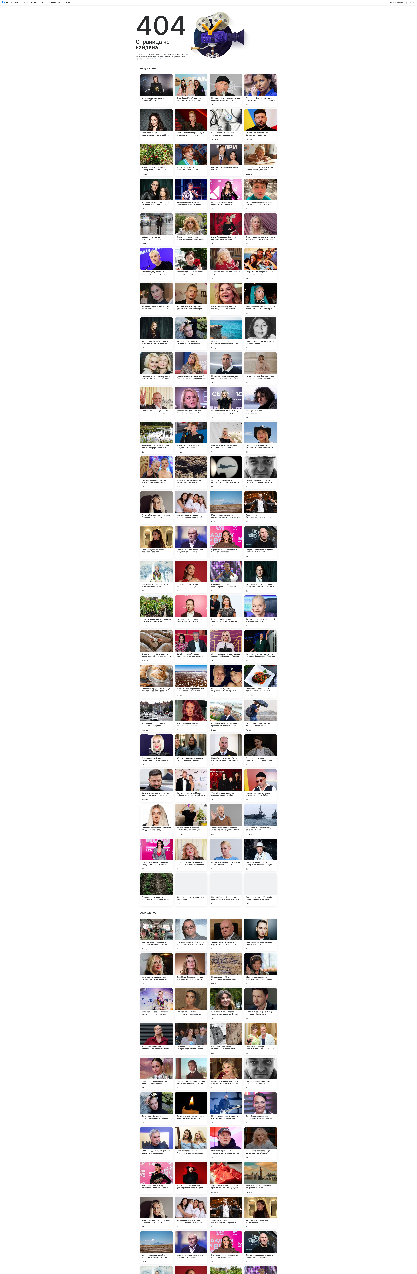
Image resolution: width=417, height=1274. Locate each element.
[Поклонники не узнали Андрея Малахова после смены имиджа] (260, 577)
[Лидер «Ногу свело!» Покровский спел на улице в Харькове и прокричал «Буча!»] (260, 507)
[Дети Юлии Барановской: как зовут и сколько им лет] (156, 1143)
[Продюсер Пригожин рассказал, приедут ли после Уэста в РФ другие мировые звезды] (226, 368)
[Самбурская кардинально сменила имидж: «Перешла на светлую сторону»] (156, 924)
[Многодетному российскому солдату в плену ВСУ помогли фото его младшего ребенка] (156, 1004)
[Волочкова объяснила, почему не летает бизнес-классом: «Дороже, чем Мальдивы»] (226, 855)
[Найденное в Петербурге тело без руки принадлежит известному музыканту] (260, 1143)
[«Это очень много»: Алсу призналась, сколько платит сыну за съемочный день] (156, 1247)
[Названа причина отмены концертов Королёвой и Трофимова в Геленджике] (226, 195)
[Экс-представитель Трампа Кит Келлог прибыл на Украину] (260, 889)
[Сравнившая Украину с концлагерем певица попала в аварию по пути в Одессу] (226, 577)
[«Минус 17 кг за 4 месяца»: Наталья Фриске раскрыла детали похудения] (260, 959)
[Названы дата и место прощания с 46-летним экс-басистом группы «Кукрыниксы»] (226, 1178)
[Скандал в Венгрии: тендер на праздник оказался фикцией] (226, 716)
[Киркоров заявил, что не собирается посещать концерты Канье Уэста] (260, 855)
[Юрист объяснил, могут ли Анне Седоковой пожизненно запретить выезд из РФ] (156, 507)
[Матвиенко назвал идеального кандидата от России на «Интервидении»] (191, 542)
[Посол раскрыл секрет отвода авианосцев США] (260, 820)
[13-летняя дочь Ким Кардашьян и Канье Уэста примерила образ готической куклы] (260, 299)
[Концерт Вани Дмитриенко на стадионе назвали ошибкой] (191, 959)
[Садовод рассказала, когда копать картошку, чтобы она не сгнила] (156, 889)
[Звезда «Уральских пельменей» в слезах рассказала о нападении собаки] (156, 299)
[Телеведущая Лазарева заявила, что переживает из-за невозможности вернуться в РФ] (156, 577)
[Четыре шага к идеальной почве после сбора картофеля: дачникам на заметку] (191, 472)
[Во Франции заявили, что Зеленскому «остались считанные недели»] (260, 125)
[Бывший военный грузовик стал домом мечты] (191, 889)
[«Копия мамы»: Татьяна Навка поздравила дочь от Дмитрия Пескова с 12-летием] (156, 333)
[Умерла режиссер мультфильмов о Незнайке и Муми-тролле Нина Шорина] (191, 1143)
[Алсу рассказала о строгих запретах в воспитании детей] (191, 507)
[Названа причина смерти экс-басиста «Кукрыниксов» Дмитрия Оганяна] (260, 472)
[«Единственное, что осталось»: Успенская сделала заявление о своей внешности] (191, 368)
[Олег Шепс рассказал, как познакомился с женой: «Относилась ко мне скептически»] (226, 785)
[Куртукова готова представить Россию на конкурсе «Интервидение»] (226, 542)
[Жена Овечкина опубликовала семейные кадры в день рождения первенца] (226, 229)
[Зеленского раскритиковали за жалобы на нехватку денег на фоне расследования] (156, 785)
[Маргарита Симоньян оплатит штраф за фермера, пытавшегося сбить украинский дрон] (260, 90)
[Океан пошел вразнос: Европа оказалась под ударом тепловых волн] (226, 333)
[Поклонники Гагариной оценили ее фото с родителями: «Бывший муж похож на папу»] (156, 368)
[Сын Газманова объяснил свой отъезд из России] (260, 1004)
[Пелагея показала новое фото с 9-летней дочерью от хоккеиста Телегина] (226, 1143)
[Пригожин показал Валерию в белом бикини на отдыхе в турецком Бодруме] (226, 438)
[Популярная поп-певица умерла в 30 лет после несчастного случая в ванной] (191, 1178)
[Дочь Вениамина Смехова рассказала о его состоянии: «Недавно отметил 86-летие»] (191, 646)
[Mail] (3, 2)
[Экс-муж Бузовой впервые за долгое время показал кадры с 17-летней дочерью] (191, 299)
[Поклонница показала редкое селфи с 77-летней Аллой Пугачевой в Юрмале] (260, 1213)
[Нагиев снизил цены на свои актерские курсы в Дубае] (260, 785)
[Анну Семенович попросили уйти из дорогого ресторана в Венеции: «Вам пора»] (191, 125)
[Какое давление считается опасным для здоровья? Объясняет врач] (226, 125)
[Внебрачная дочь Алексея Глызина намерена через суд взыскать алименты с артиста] (191, 195)
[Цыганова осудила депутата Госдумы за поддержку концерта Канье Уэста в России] (156, 1039)
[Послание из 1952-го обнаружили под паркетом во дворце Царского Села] (226, 1039)
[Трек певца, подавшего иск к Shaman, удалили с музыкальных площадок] (156, 264)
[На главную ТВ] (7, 2)
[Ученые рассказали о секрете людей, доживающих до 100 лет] (226, 820)
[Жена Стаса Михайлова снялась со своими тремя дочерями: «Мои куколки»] (191, 90)
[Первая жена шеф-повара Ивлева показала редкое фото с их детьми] (226, 90)
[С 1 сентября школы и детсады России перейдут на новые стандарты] (260, 160)
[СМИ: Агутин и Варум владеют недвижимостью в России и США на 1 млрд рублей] (260, 1108)
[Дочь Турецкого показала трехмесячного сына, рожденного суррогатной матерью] (156, 542)
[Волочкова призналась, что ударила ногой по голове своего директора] (156, 1108)
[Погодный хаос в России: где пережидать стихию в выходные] (226, 889)
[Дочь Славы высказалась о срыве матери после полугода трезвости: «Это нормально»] (260, 1178)
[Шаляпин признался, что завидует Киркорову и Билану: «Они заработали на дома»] (260, 1039)
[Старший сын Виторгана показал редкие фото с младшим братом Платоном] (260, 264)
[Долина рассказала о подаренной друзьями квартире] (260, 611)
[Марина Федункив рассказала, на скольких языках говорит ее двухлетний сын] (191, 160)
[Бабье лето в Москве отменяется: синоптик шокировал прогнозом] (156, 229)
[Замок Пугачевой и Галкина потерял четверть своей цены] (226, 959)
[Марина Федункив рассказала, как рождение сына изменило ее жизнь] (226, 299)
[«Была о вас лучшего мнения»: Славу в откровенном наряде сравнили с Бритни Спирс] (156, 855)
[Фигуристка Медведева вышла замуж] (226, 160)
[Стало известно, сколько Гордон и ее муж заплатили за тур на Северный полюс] (260, 229)
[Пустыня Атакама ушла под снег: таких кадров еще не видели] (191, 681)
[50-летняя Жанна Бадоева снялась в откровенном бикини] (226, 1074)
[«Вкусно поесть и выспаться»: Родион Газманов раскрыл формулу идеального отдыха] (191, 611)
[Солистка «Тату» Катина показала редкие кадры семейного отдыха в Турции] (191, 577)
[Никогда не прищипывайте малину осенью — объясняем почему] (156, 160)
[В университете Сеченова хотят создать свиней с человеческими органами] (156, 646)
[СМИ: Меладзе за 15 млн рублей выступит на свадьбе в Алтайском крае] (156, 1213)
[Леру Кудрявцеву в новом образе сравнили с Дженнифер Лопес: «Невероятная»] (226, 646)
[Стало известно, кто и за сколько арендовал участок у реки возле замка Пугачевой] (191, 229)
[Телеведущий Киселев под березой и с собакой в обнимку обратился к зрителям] (226, 1004)
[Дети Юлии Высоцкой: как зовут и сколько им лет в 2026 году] (191, 1039)
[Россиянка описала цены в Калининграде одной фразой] (156, 716)
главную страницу (159, 59)
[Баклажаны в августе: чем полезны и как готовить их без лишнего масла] (260, 681)
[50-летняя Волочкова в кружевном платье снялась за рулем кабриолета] (191, 333)
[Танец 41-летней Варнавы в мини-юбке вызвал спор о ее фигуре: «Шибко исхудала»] (260, 368)
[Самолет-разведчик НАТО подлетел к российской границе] (226, 472)
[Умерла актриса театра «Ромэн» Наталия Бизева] (260, 333)
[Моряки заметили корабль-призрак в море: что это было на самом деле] (226, 507)
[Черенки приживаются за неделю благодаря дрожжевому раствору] (156, 611)
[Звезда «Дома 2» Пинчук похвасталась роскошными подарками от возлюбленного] (191, 716)
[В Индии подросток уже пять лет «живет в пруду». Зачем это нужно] (156, 438)
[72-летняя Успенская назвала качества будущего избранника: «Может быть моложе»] (191, 855)
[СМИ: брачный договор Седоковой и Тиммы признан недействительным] (226, 681)
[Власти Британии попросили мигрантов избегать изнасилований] (260, 1247)
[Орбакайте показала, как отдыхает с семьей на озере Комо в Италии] (260, 438)
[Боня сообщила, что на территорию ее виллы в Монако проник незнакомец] (226, 611)
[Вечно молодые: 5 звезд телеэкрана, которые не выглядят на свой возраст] (156, 750)
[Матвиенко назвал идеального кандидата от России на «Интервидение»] (191, 438)
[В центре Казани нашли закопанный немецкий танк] (226, 1108)
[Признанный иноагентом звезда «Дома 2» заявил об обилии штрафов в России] (260, 195)
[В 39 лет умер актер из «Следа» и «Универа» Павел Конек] (260, 1074)
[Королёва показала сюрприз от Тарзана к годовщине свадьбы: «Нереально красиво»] (156, 195)
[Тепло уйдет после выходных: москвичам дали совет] (260, 716)
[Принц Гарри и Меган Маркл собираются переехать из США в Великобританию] (191, 785)
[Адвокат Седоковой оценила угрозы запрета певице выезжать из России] (156, 959)
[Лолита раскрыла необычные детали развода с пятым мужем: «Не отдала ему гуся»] (191, 1247)
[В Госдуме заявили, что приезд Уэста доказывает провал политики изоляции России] (191, 750)
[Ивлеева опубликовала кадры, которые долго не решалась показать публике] (191, 264)
